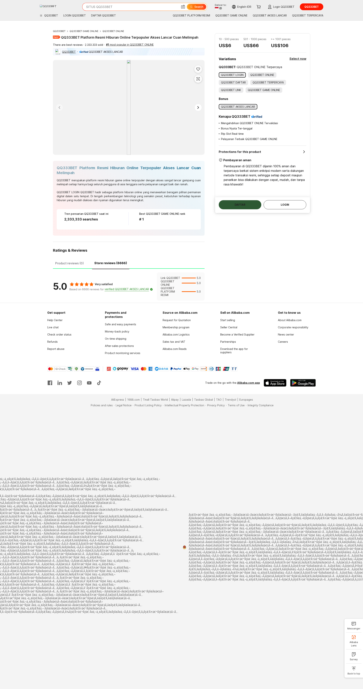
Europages (246, 399)
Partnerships (228, 341)
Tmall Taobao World (155, 399)
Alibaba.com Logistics (176, 334)
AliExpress (117, 399)
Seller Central (228, 327)
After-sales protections (119, 345)
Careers (283, 341)
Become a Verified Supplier (237, 334)
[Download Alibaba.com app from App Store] (275, 383)
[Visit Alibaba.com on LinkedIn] (59, 382)
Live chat (53, 327)
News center (286, 334)
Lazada (186, 399)
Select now (297, 59)
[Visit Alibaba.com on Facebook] (50, 382)
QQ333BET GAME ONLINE (84, 31)
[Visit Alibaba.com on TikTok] (99, 382)
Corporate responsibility (293, 327)
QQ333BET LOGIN (68, 192)
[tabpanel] (129, 286)
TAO (219, 399)
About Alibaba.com (290, 320)
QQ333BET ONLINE (113, 31)
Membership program (176, 327)
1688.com (133, 399)
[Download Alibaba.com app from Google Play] (303, 383)
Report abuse (55, 348)
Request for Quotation (177, 320)
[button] (183, 7)
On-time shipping (115, 338)
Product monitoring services (122, 353)
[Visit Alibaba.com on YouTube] (89, 382)
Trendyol (230, 399)
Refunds (52, 341)
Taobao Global (203, 399)
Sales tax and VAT (174, 341)
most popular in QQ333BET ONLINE (130, 44)
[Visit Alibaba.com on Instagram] (79, 382)
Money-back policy (117, 331)
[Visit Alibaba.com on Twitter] (69, 382)
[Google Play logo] (48, 6)
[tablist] (129, 263)
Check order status (59, 334)
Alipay (175, 399)
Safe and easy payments (120, 324)
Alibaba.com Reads (175, 348)
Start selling (227, 320)
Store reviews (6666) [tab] (110, 263)
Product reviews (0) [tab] (69, 263)
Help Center (55, 320)
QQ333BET (59, 31)
